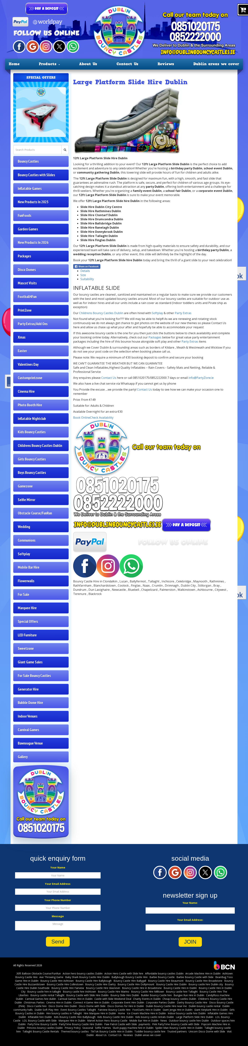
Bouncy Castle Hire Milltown (147, 991)
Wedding (24, 526)
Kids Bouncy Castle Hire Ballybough (74, 1017)
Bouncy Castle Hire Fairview (67, 988)
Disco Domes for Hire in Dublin (125, 1006)
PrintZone (25, 310)
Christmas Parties (34, 1002)
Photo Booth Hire (30, 405)
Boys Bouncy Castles (32, 472)
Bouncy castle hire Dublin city (205, 984)
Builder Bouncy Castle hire (156, 995)
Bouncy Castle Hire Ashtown (57, 980)
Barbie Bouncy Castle (162, 977)
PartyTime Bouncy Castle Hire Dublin (80, 1024)
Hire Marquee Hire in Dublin (100, 1013)
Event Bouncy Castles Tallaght (78, 1009)
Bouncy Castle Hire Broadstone (203, 980)
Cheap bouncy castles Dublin (179, 999)
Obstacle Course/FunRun (35, 513)
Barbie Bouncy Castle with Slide (195, 977)
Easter (22, 350)
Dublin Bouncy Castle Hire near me (166, 1006)
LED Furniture (27, 635)
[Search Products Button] (65, 149)
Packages (24, 256)
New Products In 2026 (33, 242)
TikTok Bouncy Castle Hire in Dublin (112, 1031)
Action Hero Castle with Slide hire (123, 973)
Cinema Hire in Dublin (59, 1002)
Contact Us (127, 63)
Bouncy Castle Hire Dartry (100, 984)
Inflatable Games (30, 188)
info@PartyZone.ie (201, 378)
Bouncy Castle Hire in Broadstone (142, 988)
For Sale (23, 594)
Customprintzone (30, 377)
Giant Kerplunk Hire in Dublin (211, 1009)
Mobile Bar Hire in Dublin (143, 1020)
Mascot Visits (27, 283)
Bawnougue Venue (30, 743)
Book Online (81, 418)
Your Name (57, 867)
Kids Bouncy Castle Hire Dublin (115, 1017)
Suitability (87, 279)
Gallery (23, 756)
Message (58, 916)
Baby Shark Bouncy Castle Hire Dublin (87, 977)
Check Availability (101, 418)
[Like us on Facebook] (19, 46)
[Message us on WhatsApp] (72, 46)
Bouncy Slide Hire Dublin (124, 995)
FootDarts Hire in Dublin (146, 1009)
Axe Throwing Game (51, 977)
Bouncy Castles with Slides (36, 174)
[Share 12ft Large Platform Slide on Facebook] (86, 266)
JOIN (190, 942)
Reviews (166, 63)
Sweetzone (26, 648)
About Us (88, 63)
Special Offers (28, 621)
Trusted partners (177, 1031)
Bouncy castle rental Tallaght (47, 995)
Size (83, 275)
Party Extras (183, 313)
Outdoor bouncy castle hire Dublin (189, 1020)
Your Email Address (57, 883)
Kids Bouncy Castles (32, 432)
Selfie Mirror (26, 499)
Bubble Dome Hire (30, 702)
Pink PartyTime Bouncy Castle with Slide (175, 1024)
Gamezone (25, 486)
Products (48, 63)
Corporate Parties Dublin (160, 1002)
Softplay (24, 553)
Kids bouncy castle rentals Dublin (154, 1017)
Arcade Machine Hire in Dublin (203, 973)
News (163, 1020)
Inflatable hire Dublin (40, 1017)
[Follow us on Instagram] (46, 46)
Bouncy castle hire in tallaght (44, 991)
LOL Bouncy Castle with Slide (39, 1020)
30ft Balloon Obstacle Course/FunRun (38, 973)
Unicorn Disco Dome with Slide (207, 1031)
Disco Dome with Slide (92, 1006)
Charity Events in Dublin (147, 999)
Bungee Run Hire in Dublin (189, 995)
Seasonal (87, 1028)
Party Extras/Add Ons (33, 323)
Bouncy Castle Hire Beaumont (166, 980)
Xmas (21, 337)
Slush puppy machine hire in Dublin (133, 1028)
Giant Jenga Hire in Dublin (177, 1009)
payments (144, 1024)
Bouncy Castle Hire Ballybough (94, 980)
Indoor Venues (27, 716)
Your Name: (190, 903)
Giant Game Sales (30, 662)
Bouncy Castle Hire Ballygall (129, 980)
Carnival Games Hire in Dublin (75, 999)
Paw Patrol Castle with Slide (120, 1024)
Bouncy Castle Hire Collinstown (65, 984)
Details (85, 271)
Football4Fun (27, 296)
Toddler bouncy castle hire (149, 1031)
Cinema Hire (26, 391)
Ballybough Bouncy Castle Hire (129, 977)
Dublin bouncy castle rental (204, 1006)
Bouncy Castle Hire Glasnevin (103, 988)
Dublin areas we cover (216, 63)
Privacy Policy (73, 1028)
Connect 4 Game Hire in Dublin (91, 1002)
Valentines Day (28, 364)
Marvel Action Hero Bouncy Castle (107, 1020)
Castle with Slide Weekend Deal (112, 999)
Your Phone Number (57, 900)
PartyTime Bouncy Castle (42, 1024)
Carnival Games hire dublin (40, 999)
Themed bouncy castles (75, 1031)
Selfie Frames (103, 1028)
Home (14, 63)
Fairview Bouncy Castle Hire (114, 1009)
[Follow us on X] (59, 46)
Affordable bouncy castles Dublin (164, 973)
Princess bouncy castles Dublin (45, 1028)
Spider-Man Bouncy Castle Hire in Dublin (179, 1028)
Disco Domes (27, 269)
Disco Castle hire (37, 1006)
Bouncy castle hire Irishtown (79, 991)
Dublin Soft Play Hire (46, 1009)
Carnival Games (28, 729)
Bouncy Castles (28, 161)
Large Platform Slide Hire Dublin (194, 1017)
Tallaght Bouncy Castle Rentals (41, 1031)
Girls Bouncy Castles (32, 459)
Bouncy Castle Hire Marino (113, 991)
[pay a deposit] (46, 9)
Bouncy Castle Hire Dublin (171, 984)
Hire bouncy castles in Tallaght (64, 1013)
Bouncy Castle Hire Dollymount (135, 984)
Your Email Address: (190, 920)
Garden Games (28, 229)
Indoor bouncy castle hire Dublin (187, 1013)
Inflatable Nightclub (32, 418)
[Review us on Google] (32, 46)
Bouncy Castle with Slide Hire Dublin (87, 995)
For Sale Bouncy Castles (34, 675)
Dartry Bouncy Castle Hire (192, 1002)
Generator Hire (28, 689)
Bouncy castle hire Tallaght (182, 991)
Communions (26, 540)
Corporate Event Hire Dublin (127, 1002)
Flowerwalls (26, 580)
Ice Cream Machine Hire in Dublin (146, 1013)
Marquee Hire (27, 607)
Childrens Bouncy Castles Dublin (40, 445)
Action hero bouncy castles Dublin (83, 973)
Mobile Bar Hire (28, 567)
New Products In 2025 (33, 201)
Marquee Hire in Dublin (71, 1020)
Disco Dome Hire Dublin (62, 1006)
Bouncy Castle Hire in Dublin (180, 988)
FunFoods (24, 215)
